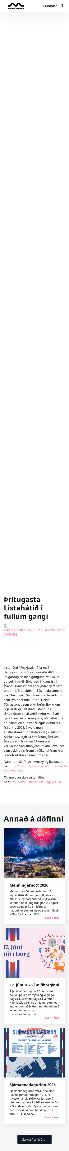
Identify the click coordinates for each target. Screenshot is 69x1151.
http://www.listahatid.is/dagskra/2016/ (38, 782)
